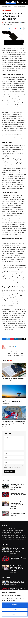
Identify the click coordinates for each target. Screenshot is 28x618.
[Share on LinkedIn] (20, 28)
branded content (22, 350)
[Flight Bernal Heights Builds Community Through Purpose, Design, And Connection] (5, 486)
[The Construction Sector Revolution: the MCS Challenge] (5, 513)
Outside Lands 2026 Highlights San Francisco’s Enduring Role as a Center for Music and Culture (18, 495)
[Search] (26, 2)
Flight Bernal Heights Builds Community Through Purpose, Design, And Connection (17, 486)
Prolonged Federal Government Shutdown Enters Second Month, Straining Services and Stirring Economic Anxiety (13, 423)
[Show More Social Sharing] (24, 28)
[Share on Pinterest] (15, 28)
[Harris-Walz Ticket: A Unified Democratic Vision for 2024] (14, 38)
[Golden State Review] (14, 2)
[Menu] (2, 2)
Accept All (14, 604)
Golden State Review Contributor (13, 22)
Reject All (14, 614)
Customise (14, 609)
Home (3, 6)
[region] (14, 604)
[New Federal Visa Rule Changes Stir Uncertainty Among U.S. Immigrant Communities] (14, 370)
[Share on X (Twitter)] (9, 28)
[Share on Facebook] (4, 28)
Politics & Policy (6, 10)
